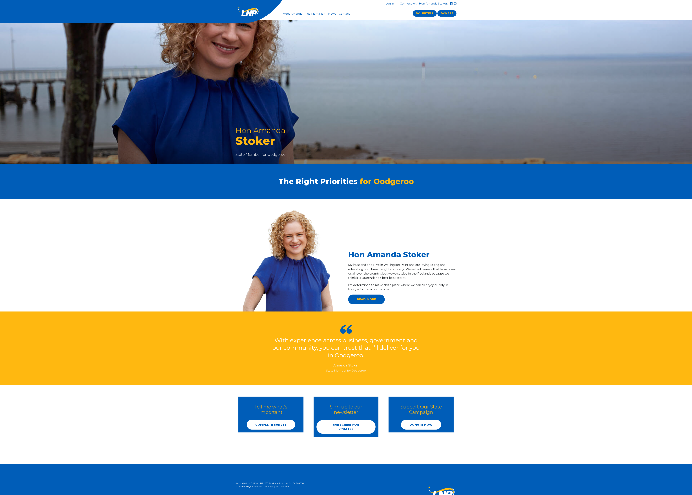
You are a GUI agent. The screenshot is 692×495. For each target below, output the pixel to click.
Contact (344, 13)
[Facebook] (451, 3)
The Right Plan (315, 13)
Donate (447, 13)
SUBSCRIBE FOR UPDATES (346, 427)
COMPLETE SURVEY (271, 424)
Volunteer (424, 13)
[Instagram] (455, 3)
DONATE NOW (421, 424)
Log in (389, 3)
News (332, 13)
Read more (366, 299)
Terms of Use (282, 486)
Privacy (269, 486)
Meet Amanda (292, 13)
